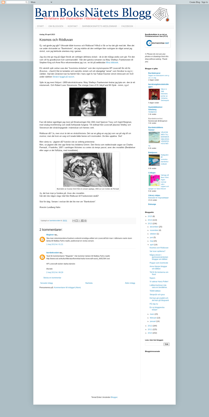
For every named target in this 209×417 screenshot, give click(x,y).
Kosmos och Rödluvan (159, 248)
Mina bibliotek (112, 62)
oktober (153, 234)
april (152, 245)
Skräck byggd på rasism (63, 77)
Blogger (114, 397)
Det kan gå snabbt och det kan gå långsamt (159, 299)
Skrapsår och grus (157, 295)
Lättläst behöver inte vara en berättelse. (158, 286)
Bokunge (152, 204)
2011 (150, 329)
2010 (150, 333)
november (154, 230)
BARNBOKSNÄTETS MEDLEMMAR (99, 26)
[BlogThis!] (76, 220)
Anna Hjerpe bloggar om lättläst (158, 267)
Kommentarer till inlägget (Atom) (67, 287)
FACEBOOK (127, 26)
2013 (150, 224)
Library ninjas (154, 195)
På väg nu (154, 304)
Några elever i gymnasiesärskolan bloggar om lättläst (159, 257)
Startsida (89, 283)
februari (153, 318)
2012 (150, 326)
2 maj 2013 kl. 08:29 (54, 272)
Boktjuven (152, 152)
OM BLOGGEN (56, 26)
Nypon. (153, 278)
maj (151, 241)
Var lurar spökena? (157, 251)
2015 (150, 216)
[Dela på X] (79, 220)
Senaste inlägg (46, 283)
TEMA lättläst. (155, 291)
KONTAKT (73, 26)
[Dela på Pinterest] (85, 220)
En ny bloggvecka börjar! (157, 308)
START (40, 26)
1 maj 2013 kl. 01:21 (54, 244)
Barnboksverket (155, 119)
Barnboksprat (154, 73)
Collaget (151, 173)
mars (152, 314)
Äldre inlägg (130, 283)
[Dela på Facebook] (82, 220)
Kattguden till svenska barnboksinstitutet (164, 159)
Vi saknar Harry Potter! (159, 281)
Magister (50, 235)
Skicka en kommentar (52, 278)
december (154, 227)
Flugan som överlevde (159, 263)
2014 (150, 220)
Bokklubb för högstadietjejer (158, 198)
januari (153, 321)
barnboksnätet (52, 253)
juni (151, 237)
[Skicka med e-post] (73, 220)
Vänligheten (152, 112)
